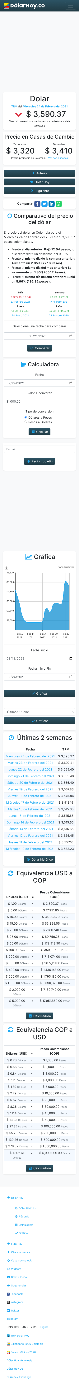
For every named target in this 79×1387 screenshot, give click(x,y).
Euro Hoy (16, 1243)
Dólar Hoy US (15, 1368)
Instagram (16, 1302)
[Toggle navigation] (70, 6)
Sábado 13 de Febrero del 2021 (30, 829)
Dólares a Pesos (40, 417)
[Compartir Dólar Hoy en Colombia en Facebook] (37, 203)
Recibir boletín (42, 461)
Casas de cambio (21, 1260)
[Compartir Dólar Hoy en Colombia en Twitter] (44, 203)
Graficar (41, 693)
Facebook (16, 1293)
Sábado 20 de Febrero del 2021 (30, 782)
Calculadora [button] (41, 1016)
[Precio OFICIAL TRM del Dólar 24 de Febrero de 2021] (24, 6)
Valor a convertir (39, 393)
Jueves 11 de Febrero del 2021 (30, 842)
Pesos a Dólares (40, 422)
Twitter (14, 1310)
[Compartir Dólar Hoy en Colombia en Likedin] (52, 203)
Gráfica (23, 1233)
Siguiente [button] (42, 191)
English (44, 1327)
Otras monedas (20, 1252)
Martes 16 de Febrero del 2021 (30, 809)
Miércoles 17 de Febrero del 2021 (30, 802)
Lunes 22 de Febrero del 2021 (30, 769)
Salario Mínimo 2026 (23, 1352)
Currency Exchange (19, 1377)
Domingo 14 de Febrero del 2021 (30, 822)
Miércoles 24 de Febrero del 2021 (30, 756)
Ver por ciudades (58, 158)
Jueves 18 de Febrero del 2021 (30, 796)
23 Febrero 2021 (20, 301)
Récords (23, 1216)
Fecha (39, 375)
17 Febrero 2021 (58, 301)
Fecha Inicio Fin (39, 668)
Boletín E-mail (19, 1277)
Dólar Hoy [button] (41, 182)
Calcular (41, 432)
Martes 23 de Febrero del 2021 (30, 763)
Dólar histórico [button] (41, 859)
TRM (14, 106)
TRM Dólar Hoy (19, 1335)
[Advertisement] (39, 52)
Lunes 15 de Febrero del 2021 (30, 816)
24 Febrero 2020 (59, 315)
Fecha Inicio (39, 650)
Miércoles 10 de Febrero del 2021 (30, 849)
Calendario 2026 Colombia (26, 1343)
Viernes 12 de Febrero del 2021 (30, 835)
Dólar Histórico (27, 1208)
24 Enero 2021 (20, 315)
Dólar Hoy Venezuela (19, 1360)
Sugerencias (18, 1285)
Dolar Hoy (16, 1197)
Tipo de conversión (39, 411)
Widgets (15, 1268)
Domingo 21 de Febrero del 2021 (30, 776)
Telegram (12, 1318)
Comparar (41, 348)
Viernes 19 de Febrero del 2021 (30, 789)
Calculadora (26, 1224)
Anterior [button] (41, 173)
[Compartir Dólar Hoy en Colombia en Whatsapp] (59, 203)
